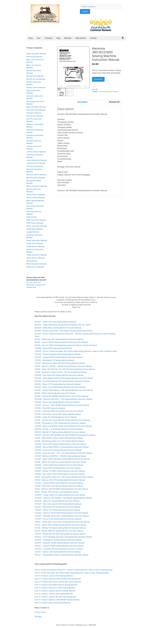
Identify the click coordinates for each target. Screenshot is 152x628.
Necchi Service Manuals (35, 197)
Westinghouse (31, 261)
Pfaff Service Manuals (34, 223)
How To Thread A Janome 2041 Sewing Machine (54, 594)
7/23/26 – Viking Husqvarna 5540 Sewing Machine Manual (58, 354)
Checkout (48, 38)
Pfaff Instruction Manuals (36, 220)
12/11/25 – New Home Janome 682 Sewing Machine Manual (58, 504)
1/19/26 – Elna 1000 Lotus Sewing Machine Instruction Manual (59, 486)
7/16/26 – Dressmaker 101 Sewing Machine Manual (54, 360)
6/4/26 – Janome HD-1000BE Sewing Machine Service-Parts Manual (61, 396)
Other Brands (31, 217)
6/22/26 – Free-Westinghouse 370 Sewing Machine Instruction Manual (62, 381)
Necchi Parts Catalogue (35, 195)
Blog (58, 38)
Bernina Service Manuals (35, 79)
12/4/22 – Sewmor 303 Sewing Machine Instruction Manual (58, 552)
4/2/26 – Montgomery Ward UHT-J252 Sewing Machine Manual (59, 441)
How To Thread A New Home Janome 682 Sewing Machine (58, 582)
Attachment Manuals (34, 57)
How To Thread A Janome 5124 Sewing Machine (54, 576)
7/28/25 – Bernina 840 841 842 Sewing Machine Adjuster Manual (60, 534)
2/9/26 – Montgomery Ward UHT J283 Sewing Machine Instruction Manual (64, 477)
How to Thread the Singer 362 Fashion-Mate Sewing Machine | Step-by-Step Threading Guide (72, 573)
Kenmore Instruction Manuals (108, 91)
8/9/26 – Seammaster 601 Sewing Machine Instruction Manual (59, 339)
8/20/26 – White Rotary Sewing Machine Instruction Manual (58, 328)
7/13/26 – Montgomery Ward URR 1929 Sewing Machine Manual (60, 363)
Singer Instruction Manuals (36, 240)
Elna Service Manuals (34, 116)
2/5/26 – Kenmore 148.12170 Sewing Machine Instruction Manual (60, 480)
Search (85, 11)
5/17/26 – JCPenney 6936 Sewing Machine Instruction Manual (59, 411)
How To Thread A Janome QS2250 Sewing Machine (55, 591)
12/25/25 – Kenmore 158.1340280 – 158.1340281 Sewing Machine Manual (63, 498)
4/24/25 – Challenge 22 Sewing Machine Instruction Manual (58, 540)
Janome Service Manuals (36, 152)
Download (98, 79)
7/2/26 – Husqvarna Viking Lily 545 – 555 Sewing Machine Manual (61, 372)
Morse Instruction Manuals (36, 186)
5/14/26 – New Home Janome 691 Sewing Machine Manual (58, 414)
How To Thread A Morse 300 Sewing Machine (53, 603)
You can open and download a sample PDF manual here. (35, 284)
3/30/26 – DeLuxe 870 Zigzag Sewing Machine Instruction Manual (60, 444)
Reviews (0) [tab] (114, 102)
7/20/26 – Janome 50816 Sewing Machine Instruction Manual (59, 357)
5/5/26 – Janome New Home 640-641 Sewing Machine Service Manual (62, 420)
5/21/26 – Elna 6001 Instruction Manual (50, 408)
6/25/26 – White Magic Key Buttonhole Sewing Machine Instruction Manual (64, 378)
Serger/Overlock (32, 232)
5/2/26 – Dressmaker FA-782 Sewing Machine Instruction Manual (60, 423)
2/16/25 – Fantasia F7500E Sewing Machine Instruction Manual (59, 546)
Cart (38, 38)
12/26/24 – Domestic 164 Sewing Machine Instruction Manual (59, 549)
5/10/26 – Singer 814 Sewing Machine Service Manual (56, 417)
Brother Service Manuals (35, 87)
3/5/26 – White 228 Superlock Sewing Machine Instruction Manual (60, 462)
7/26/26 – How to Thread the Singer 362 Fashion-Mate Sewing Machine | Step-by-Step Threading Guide (76, 351)
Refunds (67, 38)
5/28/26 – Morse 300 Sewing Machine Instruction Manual (57, 402)
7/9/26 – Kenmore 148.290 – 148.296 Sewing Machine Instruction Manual (63, 366)
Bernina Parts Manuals (35, 76)
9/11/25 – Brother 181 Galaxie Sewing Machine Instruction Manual (60, 528)
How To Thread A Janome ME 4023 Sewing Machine (55, 597)
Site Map (38, 617)
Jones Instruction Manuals (36, 160)
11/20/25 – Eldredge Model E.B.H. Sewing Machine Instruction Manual (62, 516)
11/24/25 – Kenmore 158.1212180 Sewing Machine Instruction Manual (61, 513)
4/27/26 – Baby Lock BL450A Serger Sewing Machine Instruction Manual (63, 426)
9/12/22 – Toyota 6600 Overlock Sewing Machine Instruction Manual (61, 555)
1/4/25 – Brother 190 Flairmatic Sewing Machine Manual (56, 492)
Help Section (80, 38)
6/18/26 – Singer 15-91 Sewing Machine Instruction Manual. (58, 384)
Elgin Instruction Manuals (36, 107)
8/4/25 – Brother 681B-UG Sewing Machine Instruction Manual (59, 531)
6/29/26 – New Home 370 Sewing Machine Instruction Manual (59, 375)
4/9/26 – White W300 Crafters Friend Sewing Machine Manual (59, 438)
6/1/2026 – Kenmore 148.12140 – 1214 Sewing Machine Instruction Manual (63, 399)
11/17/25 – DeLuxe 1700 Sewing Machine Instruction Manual (58, 519)
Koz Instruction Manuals (35, 178)
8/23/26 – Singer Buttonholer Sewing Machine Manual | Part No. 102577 (63, 325)
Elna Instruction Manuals (35, 110)
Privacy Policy (40, 612)
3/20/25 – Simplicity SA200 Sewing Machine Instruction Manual (59, 543)
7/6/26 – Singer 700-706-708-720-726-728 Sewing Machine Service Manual (65, 369)
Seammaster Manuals (34, 229)
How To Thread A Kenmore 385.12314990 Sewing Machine (58, 579)
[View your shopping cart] (123, 38)
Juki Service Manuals (34, 166)
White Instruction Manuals (36, 264)
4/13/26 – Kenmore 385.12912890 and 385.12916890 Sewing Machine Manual (65, 435)
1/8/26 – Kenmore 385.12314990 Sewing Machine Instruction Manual (61, 489)
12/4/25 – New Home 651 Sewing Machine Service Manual (57, 507)
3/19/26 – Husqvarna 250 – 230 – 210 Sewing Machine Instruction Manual (63, 453)
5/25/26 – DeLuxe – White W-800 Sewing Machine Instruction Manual (62, 405)
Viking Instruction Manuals (36, 255)
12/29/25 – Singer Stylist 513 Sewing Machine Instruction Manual (60, 495)
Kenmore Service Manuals (36, 175)
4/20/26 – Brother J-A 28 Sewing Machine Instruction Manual (59, 429)
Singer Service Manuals (35, 246)
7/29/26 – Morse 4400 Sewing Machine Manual (53, 348)
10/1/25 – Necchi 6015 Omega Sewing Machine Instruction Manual (60, 525)
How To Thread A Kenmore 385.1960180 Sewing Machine (57, 600)
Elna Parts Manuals (33, 113)
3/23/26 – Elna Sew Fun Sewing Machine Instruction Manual (58, 450)
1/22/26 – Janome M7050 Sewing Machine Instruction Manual (59, 483)
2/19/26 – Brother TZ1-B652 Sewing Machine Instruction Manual (60, 471)
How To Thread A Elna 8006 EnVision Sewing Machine (56, 585)
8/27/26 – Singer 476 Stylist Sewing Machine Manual (55, 322)
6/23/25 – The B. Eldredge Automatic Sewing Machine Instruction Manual (63, 537)
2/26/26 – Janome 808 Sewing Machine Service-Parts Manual (59, 465)
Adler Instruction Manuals (36, 54)
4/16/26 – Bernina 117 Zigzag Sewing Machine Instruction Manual (60, 432)
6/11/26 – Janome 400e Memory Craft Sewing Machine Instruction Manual (64, 390)
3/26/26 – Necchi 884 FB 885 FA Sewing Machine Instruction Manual (62, 447)
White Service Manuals (35, 267)
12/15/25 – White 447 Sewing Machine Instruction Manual (57, 501)
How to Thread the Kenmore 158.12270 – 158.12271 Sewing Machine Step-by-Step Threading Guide (73, 570)
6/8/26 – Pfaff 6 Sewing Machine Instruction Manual (55, 393)
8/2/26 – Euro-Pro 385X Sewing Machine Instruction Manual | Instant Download (66, 345)
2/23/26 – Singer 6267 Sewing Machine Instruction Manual (58, 468)
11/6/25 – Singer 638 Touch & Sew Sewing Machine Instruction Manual (62, 522)
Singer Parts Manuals (34, 243)
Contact (93, 38)
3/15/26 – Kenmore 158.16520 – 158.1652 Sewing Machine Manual (60, 456)
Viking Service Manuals (35, 258)
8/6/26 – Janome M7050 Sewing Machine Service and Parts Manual (61, 342)
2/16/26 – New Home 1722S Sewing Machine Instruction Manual (60, 474)
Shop (30, 38)
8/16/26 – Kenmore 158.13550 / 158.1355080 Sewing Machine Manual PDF (64, 331)
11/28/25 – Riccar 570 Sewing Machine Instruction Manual (57, 510)
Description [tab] (82, 102)
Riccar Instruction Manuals (36, 226)
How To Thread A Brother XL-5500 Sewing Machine (55, 588)
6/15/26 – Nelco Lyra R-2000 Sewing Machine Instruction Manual (60, 387)
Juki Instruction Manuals (35, 163)
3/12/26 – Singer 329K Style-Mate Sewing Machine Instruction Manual (62, 459)
